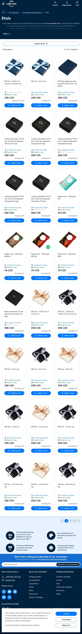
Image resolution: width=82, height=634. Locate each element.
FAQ (58, 583)
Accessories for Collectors (32, 12)
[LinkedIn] (15, 591)
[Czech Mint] (11, 4)
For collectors (14, 12)
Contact (59, 580)
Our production (34, 580)
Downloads (33, 594)
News (31, 590)
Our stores (60, 590)
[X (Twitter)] (9, 597)
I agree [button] (66, 614)
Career (31, 587)
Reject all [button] (66, 625)
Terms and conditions (64, 587)
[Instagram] (4, 591)
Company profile (35, 577)
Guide (58, 594)
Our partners (33, 583)
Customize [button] (66, 619)
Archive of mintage (36, 597)
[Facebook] (4, 597)
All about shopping (63, 577)
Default (74, 49)
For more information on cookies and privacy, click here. (22, 625)
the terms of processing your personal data (51, 559)
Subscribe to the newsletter (68, 564)
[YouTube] (9, 591)
